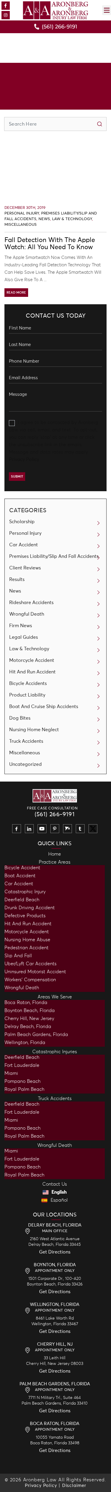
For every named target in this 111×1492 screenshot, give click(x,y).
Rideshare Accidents (31, 602)
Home (54, 854)
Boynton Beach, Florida (29, 1010)
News (44, 219)
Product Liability (27, 695)
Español (58, 1200)
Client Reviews (25, 568)
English (58, 1192)
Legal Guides (23, 637)
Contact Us (54, 1184)
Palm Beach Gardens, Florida (36, 1034)
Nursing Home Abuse (27, 939)
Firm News (20, 625)
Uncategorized (25, 764)
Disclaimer (74, 1485)
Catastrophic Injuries (54, 1051)
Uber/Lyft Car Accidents (30, 963)
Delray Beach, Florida (27, 1026)
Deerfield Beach (21, 899)
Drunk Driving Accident (29, 907)
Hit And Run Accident (32, 672)
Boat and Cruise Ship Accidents (43, 706)
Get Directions (54, 1252)
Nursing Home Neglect (34, 729)
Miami (11, 1073)
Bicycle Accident (22, 867)
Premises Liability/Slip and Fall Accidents (54, 556)
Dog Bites (19, 718)
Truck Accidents (26, 741)
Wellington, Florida (24, 1042)
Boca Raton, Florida (25, 1002)
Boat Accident (20, 875)
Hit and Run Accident (28, 923)
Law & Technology (72, 219)
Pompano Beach (22, 1081)
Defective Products (25, 915)
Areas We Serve (55, 997)
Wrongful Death (26, 614)
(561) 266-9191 (55, 814)
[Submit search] (99, 124)
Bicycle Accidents (28, 683)
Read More (16, 292)
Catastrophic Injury (25, 891)
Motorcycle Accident (31, 660)
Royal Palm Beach (24, 1089)
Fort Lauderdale (21, 1065)
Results (17, 579)
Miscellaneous (20, 225)
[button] (106, 10)
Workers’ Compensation (30, 979)
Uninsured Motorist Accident (35, 971)
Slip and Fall (18, 955)
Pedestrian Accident (26, 947)
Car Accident (23, 544)
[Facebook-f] (5, 5)
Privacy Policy (24, 459)
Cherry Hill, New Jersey (29, 1018)
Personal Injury (21, 213)
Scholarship (22, 521)
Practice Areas (54, 862)
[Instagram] (5, 15)
